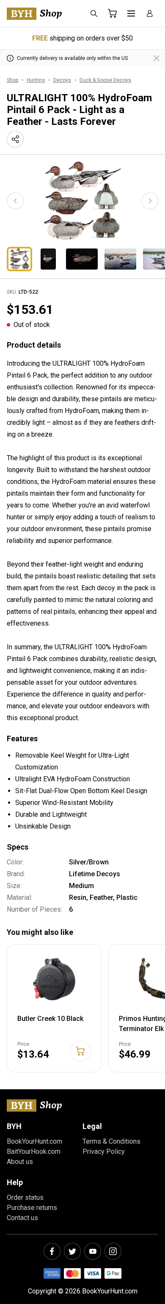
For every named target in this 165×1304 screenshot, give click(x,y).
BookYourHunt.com (34, 1141)
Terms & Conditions (111, 1141)
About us (20, 1162)
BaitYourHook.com (33, 1151)
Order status (25, 1197)
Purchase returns (32, 1208)
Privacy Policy (103, 1151)
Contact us (22, 1218)
